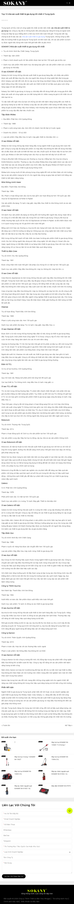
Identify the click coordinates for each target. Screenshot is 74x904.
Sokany (4, 91)
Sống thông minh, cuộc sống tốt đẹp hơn (37, 894)
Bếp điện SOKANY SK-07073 (61, 786)
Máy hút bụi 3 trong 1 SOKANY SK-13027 (24, 758)
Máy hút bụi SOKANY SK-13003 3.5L (22, 773)
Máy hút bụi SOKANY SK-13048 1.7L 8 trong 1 (59, 743)
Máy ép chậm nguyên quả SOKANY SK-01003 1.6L (23, 787)
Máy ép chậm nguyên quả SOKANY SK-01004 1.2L (60, 773)
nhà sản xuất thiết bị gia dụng (33, 37)
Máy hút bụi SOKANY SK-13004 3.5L (59, 758)
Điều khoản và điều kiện (30, 901)
